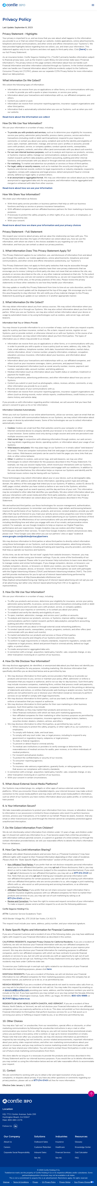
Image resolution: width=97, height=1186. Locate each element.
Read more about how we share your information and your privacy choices (42, 225)
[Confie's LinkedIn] (15, 1126)
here (49, 969)
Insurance (59, 1142)
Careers (7, 1147)
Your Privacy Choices (82, 1182)
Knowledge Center (83, 1147)
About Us (8, 1142)
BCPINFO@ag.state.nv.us (16, 998)
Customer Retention (42, 1147)
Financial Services (62, 1152)
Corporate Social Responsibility (17, 1152)
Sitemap (6, 1182)
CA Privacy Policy (49, 1182)
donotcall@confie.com (17, 990)
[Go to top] (91, 1094)
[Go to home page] (14, 5)
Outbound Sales (41, 1142)
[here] (82, 49)
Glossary (78, 1142)
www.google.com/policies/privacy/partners (25, 536)
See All (37, 1157)
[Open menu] (92, 5)
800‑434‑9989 (79, 996)
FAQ (77, 1157)
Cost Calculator (81, 1152)
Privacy (35, 1182)
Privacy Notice (64, 1182)
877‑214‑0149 (81, 873)
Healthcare (60, 1147)
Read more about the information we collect (26, 117)
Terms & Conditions (21, 1182)
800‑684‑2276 (15, 1120)
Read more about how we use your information (27, 188)
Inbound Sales (40, 1152)
